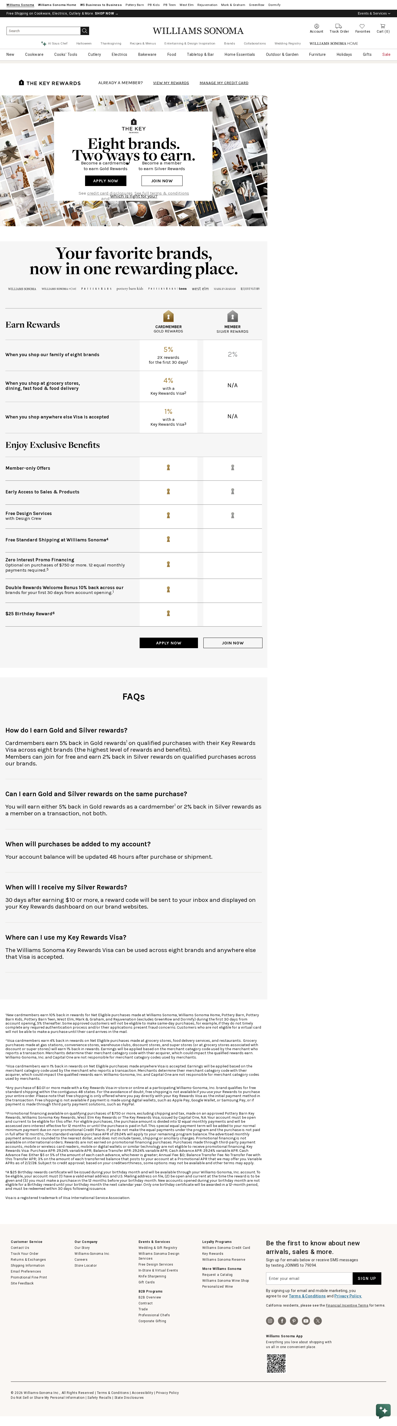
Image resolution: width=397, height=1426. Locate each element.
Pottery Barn (135, 5)
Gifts (367, 54)
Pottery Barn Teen (169, 5)
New (10, 54)
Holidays (344, 54)
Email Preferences (26, 1271)
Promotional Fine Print (29, 1277)
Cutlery (94, 54)
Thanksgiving (110, 43)
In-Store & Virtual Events (158, 1270)
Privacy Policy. (348, 1296)
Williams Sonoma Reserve (223, 1260)
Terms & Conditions (307, 1296)
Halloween (84, 43)
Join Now (162, 180)
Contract (146, 1303)
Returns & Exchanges (28, 1260)
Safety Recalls (99, 1398)
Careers (81, 1260)
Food (171, 54)
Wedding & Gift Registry (158, 1248)
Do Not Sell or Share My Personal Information (48, 1398)
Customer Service (27, 1242)
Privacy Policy (167, 1393)
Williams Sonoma (20, 5)
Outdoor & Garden (282, 54)
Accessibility (142, 1393)
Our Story (82, 1248)
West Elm (187, 5)
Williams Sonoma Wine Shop (225, 1281)
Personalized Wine (217, 1286)
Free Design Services (156, 1264)
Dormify (274, 5)
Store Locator (86, 1265)
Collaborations (255, 43)
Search (84, 31)
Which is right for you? (133, 196)
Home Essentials (240, 54)
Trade (143, 1309)
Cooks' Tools (65, 54)
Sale (386, 54)
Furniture (317, 54)
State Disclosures (129, 1398)
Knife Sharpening (152, 1276)
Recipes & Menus (143, 43)
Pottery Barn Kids (154, 5)
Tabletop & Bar (200, 54)
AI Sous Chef (58, 43)
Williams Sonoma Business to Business (101, 5)
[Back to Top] (384, 1395)
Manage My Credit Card (224, 82)
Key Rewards (213, 1254)
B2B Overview (150, 1297)
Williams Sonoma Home (57, 5)
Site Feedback (22, 1283)
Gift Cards (147, 1282)
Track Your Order (25, 1254)
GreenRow (257, 5)
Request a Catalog (217, 1275)
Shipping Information (28, 1265)
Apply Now (105, 180)
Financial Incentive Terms (347, 1305)
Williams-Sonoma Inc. (92, 1254)
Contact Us (20, 1248)
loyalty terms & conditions (105, 204)
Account (317, 31)
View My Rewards (171, 82)
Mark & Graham (233, 5)
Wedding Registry (288, 43)
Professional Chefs (154, 1315)
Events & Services (372, 13)
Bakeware (147, 54)
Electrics (119, 54)
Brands (229, 43)
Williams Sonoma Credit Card (226, 1248)
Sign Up (367, 1278)
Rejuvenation (207, 5)
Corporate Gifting (152, 1321)
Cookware (34, 54)
